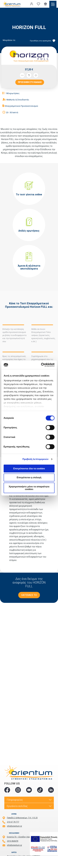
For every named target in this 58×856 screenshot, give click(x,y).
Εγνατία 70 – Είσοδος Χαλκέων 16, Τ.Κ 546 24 (27, 837)
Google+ (51, 790)
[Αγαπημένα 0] (38, 4)
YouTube (29, 790)
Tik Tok (40, 790)
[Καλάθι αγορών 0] (45, 4)
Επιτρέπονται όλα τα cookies (29, 468)
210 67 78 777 (13, 822)
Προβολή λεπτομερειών (35, 459)
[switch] (50, 427)
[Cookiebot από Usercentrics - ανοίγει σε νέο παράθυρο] (41, 365)
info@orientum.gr (14, 826)
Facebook (7, 790)
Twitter (18, 790)
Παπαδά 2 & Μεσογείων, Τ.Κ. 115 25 (22, 818)
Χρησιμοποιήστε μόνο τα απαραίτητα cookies (29, 487)
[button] (36, 75)
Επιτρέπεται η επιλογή (29, 477)
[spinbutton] (29, 75)
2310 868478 (12, 841)
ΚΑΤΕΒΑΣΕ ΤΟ (29, 595)
